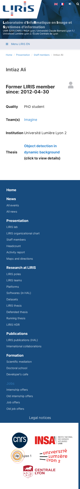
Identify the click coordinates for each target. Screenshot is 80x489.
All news (11, 211)
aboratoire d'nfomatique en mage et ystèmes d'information (37, 24)
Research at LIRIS (21, 268)
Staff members (42, 54)
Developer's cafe (17, 374)
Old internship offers (19, 396)
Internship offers (17, 389)
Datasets (12, 299)
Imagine (30, 120)
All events (12, 205)
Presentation (23, 54)
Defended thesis (17, 312)
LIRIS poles (13, 274)
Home (9, 54)
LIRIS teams (14, 280)
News (11, 199)
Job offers (13, 402)
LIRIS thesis (14, 305)
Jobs (10, 383)
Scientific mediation (19, 361)
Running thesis (15, 318)
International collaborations (24, 346)
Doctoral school (16, 368)
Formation (14, 355)
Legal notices (40, 418)
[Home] (18, 9)
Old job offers (15, 408)
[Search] (78, 4)
